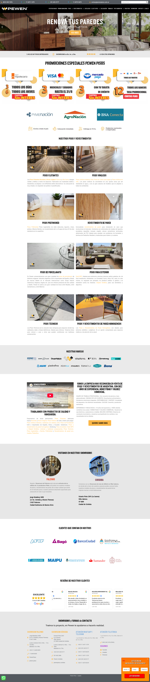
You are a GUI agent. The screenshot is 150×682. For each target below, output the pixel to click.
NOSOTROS (127, 8)
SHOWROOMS (134, 8)
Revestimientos (78, 8)
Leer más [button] (56, 606)
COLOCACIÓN (104, 8)
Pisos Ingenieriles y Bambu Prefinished (39, 431)
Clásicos (58, 179)
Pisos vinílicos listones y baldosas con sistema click (43, 423)
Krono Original (42, 420)
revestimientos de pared (93, 227)
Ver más (75, 32)
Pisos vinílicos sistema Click (84, 179)
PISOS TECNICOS (50, 323)
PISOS (69, 8)
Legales (79, 675)
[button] (2, 27)
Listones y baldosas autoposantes (51, 429)
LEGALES (146, 8)
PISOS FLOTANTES (51, 175)
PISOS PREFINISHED (50, 222)
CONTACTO (140, 8)
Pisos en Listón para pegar (102, 179)
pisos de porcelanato (65, 276)
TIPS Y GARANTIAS (118, 8)
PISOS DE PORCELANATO (50, 272)
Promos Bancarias (62, 8)
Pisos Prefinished (32, 227)
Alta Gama (65, 179)
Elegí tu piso (94, 8)
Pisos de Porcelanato (67, 423)
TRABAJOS (110, 8)
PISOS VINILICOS (99, 175)
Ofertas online (53, 8)
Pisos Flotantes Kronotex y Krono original (43, 179)
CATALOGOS (87, 8)
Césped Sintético (101, 282)
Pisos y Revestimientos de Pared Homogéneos (95, 328)
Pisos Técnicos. (68, 429)
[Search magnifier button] (147, 2)
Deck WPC (79, 276)
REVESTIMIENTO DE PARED (99, 222)
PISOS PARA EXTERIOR (99, 272)
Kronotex (34, 420)
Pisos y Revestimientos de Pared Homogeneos (99, 323)
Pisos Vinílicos (52, 420)
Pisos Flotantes (60, 418)
